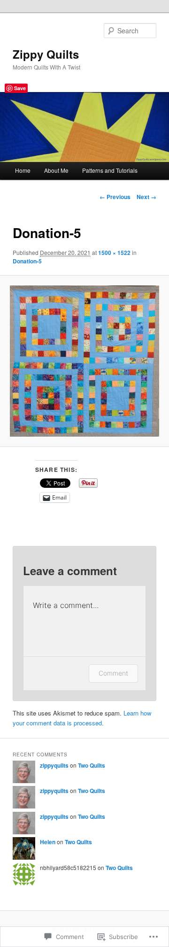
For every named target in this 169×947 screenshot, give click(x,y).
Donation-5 (27, 261)
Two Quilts (91, 765)
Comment (113, 673)
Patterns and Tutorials (110, 170)
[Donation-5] (84, 361)
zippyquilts (54, 765)
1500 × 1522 (114, 252)
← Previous (115, 196)
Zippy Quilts (46, 54)
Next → (146, 196)
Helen (47, 842)
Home (23, 170)
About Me (56, 170)
